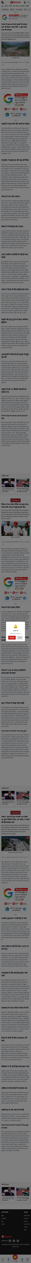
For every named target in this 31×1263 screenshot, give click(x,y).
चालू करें (12, 638)
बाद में (19, 638)
